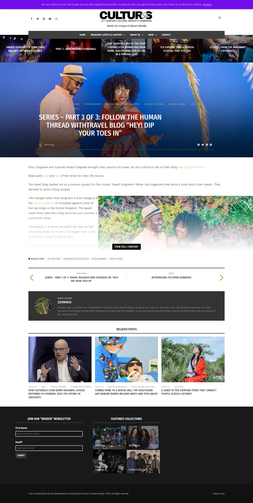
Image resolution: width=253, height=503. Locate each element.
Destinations (93, 104)
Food (136, 104)
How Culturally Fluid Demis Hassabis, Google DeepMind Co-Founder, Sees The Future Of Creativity (56, 394)
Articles (44, 104)
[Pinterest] (44, 19)
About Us (135, 34)
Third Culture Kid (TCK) (142, 387)
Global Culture (154, 104)
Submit (21, 455)
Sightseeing (49, 108)
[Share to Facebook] (198, 145)
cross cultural (58, 387)
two (58, 176)
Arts (43, 387)
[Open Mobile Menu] (221, 19)
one (45, 176)
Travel (75, 108)
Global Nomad (177, 104)
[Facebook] (31, 19)
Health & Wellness (117, 387)
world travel (116, 259)
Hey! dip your (54, 259)
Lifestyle (196, 104)
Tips (63, 108)
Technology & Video (81, 387)
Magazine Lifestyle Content (106, 34)
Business (59, 104)
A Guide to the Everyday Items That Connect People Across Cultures (189, 392)
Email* (19, 442)
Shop (151, 34)
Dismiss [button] (207, 4)
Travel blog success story (76, 259)
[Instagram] (56, 19)
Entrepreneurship (117, 104)
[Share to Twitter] (203, 145)
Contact (166, 34)
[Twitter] (38, 19)
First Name (21, 428)
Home (83, 34)
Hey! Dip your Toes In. (192, 167)
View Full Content (126, 246)
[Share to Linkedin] (207, 145)
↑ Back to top (218, 493)
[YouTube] (50, 19)
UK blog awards (44, 203)
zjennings (49, 144)
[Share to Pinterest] (211, 145)
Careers (75, 104)
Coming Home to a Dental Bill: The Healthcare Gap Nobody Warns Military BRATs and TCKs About (126, 392)
